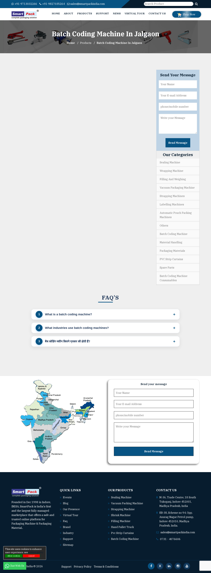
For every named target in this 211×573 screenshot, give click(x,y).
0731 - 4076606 (170, 539)
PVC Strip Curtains (171, 259)
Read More (30, 527)
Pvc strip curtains (122, 533)
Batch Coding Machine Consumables (173, 278)
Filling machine (120, 521)
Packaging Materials (172, 250)
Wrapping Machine (171, 170)
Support (102, 13)
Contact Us (157, 13)
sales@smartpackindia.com (87, 3)
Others (164, 225)
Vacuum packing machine (127, 503)
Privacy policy (35, 552)
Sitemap (68, 544)
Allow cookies (13, 556)
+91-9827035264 (53, 3)
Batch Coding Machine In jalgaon (119, 43)
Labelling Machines (172, 204)
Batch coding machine (125, 539)
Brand (67, 527)
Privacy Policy (82, 566)
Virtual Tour (135, 13)
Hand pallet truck (122, 527)
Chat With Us (17, 565)
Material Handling (171, 242)
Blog (65, 503)
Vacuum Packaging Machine (177, 187)
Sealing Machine (170, 162)
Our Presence (71, 509)
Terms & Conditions (106, 566)
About (68, 13)
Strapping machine (123, 509)
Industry (68, 533)
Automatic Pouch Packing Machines (176, 215)
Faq (65, 521)
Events (67, 497)
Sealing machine (121, 497)
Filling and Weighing (173, 179)
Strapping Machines (172, 196)
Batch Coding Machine (173, 234)
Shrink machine (121, 515)
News (117, 13)
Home (56, 13)
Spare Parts (167, 267)
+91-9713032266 (26, 3)
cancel (31, 556)
